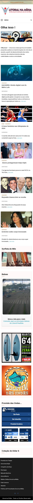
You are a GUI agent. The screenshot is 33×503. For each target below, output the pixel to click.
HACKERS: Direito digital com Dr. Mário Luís (16, 73)
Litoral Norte (5, 476)
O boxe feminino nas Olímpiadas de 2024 (16, 114)
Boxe (3, 123)
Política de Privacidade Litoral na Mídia (12, 488)
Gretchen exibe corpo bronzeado (16, 219)
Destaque (4, 470)
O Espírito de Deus (6, 467)
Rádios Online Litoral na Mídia (9, 479)
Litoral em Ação (5, 463)
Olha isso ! (8, 123)
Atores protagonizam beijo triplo (16, 151)
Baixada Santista (6, 473)
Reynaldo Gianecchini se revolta (16, 185)
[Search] (31, 20)
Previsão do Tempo (6, 460)
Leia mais (23, 101)
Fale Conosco (5, 482)
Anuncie (3, 485)
